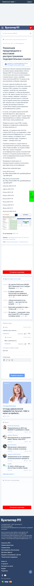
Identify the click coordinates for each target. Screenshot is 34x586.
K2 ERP (9, 464)
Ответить (6, 333)
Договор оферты (6, 552)
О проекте (4, 563)
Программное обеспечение (10, 550)
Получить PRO (5, 543)
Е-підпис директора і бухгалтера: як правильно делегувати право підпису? (18, 293)
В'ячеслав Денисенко (13, 425)
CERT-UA (10, 233)
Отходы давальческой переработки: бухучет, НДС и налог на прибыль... (16, 411)
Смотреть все (8, 474)
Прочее (26, 237)
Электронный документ (12, 242)
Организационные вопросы (15, 237)
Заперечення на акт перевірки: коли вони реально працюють (19, 457)
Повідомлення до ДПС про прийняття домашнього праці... (19, 429)
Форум (3, 568)
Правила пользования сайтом (11, 554)
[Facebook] (2, 575)
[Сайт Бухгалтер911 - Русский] (11, 520)
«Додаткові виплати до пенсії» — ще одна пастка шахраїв (17, 302)
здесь (30, 538)
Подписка (31, 27)
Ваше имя (5, 350)
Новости (4, 561)
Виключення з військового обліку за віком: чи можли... (17, 448)
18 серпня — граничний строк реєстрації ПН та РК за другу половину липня (19, 314)
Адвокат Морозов (13, 435)
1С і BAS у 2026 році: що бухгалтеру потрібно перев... (18, 467)
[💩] (12, 360)
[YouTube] (5, 575)
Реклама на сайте (7, 566)
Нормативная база (7, 545)
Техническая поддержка (9, 557)
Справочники (5, 547)
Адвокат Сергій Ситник (14, 454)
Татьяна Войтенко (9, 406)
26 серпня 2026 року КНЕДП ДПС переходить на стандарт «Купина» (19, 286)
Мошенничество (24, 242)
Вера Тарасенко (12, 444)
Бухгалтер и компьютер (9, 239)
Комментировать (17, 375)
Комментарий (6, 357)
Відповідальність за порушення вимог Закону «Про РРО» (19, 438)
